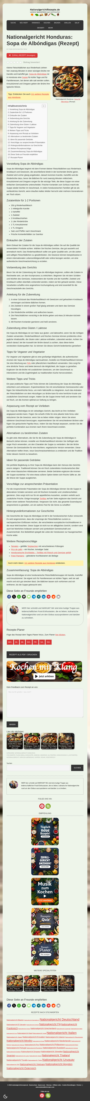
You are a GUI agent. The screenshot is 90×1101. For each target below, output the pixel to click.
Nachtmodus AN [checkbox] (5, 1096)
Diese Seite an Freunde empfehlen (24, 154)
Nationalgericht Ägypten (58, 1064)
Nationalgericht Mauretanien (74, 1037)
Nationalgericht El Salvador (16, 1025)
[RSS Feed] (48, 806)
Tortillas (43, 498)
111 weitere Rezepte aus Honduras (39, 563)
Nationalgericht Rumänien (34, 1048)
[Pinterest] (42, 806)
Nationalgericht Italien (62, 1033)
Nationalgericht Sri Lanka (22, 1055)
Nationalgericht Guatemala (63, 1028)
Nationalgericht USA (13, 1064)
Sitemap (44, 1085)
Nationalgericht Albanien (15, 1020)
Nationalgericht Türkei (35, 1060)
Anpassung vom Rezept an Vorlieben (24, 133)
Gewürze (43, 755)
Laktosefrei (72, 755)
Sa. (42, 642)
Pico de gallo (16, 549)
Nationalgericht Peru (32, 1045)
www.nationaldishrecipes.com (45, 1087)
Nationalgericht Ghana (24, 1028)
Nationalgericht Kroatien (33, 1037)
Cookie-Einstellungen (64, 1085)
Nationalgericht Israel (39, 1033)
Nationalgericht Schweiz (71, 1048)
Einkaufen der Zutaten (18, 115)
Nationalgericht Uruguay (58, 1059)
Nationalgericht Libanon (55, 1037)
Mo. (10, 642)
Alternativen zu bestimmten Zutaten (24, 136)
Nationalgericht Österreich (21, 1068)
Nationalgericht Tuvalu (17, 1060)
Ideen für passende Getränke (21, 139)
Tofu (29, 363)
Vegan (43, 757)
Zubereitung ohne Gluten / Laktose (23, 124)
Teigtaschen (32, 546)
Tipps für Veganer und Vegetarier (22, 127)
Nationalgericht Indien (76, 1028)
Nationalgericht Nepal (38, 1041)
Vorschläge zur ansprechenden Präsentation (28, 142)
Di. (16, 642)
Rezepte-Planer (17, 157)
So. (48, 642)
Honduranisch (62, 755)
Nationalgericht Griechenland (43, 1028)
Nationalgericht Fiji (50, 1024)
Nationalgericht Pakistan (17, 1045)
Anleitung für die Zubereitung (21, 121)
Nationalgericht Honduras (25, 753)
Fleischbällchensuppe (24, 755)
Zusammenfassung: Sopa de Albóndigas (26, 151)
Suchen (9, 763)
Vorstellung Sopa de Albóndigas (22, 109)
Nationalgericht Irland (24, 1033)
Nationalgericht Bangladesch (31, 1020)
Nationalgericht (13, 757)
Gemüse (37, 755)
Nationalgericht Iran (12, 1033)
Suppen (37, 757)
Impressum (37, 1085)
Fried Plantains (17, 556)
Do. (29, 642)
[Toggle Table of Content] (42, 106)
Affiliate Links (52, 1085)
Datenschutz (29, 1085)
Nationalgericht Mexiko (19, 1040)
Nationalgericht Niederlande (58, 1041)
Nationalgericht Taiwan (35, 1055)
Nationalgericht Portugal (16, 1048)
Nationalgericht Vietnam (32, 1064)
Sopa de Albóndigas (38, 74)
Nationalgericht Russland (54, 1048)
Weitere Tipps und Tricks (19, 130)
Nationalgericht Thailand (56, 1055)
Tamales (14, 546)
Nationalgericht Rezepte (45, 11)
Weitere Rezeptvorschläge (21, 148)
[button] (9, 597)
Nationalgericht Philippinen (52, 1044)
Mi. (22, 642)
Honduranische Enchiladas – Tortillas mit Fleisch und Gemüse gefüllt (41, 553)
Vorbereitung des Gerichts (20, 118)
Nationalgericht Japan (14, 1037)
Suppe (25, 77)
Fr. (35, 642)
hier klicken (60, 635)
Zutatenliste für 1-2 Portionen (21, 112)
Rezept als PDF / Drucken (23, 655)
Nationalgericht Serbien (14, 1052)
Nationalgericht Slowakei (52, 1051)
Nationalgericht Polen (71, 1045)
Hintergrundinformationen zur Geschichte (26, 145)
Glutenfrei (52, 755)
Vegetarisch (50, 757)
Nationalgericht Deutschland (59, 1019)
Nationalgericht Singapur (31, 1052)
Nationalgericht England (32, 1024)
